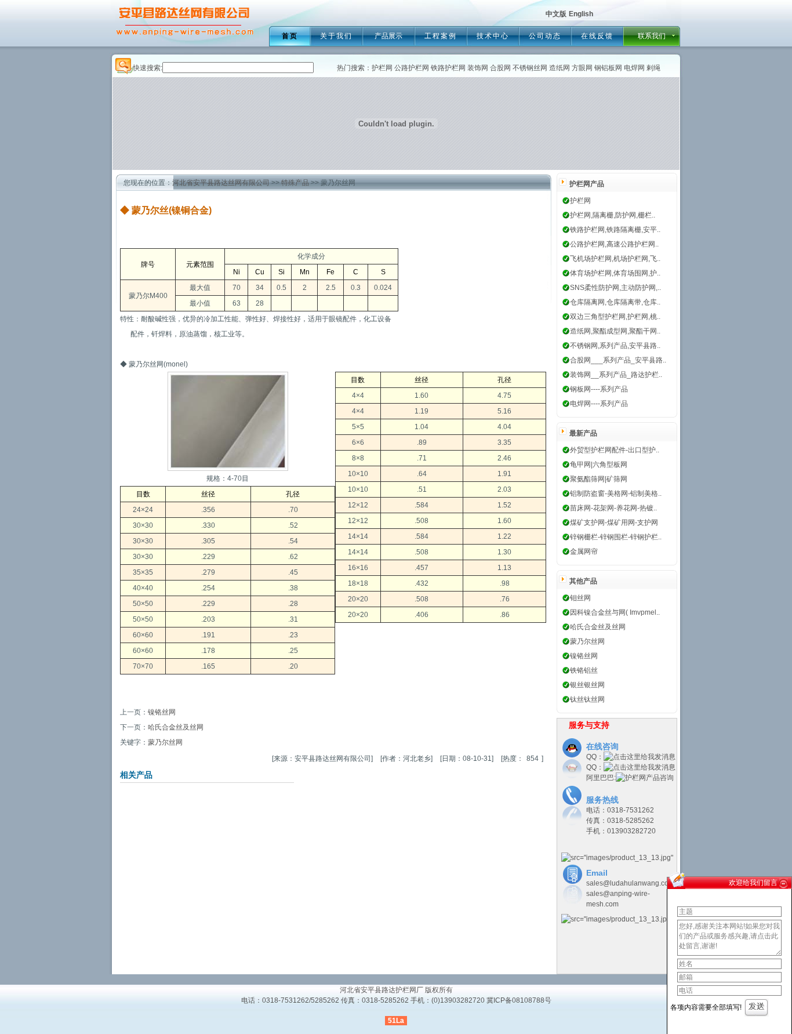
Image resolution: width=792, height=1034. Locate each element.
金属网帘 (584, 551)
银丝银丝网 (587, 685)
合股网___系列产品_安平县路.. (618, 360)
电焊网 (634, 68)
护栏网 (382, 68)
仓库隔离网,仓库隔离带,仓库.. (615, 302)
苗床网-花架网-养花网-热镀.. (613, 508)
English (581, 14)
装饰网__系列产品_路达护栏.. (616, 375)
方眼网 (582, 68)
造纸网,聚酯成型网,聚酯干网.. (615, 331)
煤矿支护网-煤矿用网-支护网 (614, 522)
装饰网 (477, 68)
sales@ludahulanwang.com (630, 883)
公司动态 (545, 36)
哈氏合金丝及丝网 (176, 727)
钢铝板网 (608, 68)
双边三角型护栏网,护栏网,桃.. (615, 317)
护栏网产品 (586, 184)
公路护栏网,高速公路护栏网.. (614, 244)
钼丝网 (580, 598)
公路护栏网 (411, 68)
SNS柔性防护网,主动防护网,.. (615, 288)
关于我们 (336, 36)
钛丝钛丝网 (587, 699)
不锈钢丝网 (530, 68)
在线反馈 (597, 36)
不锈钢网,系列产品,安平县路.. (615, 346)
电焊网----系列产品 (599, 404)
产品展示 (388, 36)
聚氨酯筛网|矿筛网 (598, 479)
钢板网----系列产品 (599, 389)
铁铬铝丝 (584, 670)
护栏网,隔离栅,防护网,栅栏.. (612, 215)
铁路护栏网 (448, 68)
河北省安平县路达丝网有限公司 (221, 183)
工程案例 (440, 36)
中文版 (556, 14)
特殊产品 (295, 183)
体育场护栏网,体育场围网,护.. (615, 273)
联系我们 (652, 36)
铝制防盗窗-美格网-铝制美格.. (616, 493)
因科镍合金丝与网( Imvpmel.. (615, 612)
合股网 (500, 68)
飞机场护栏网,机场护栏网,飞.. (615, 259)
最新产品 (583, 433)
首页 (290, 36)
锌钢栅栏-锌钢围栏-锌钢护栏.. (616, 537)
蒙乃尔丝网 (165, 742)
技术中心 (493, 36)
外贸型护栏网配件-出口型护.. (614, 450)
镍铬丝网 (162, 712)
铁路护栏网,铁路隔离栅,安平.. (615, 230)
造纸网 (559, 68)
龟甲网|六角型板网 (598, 464)
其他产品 (583, 581)
